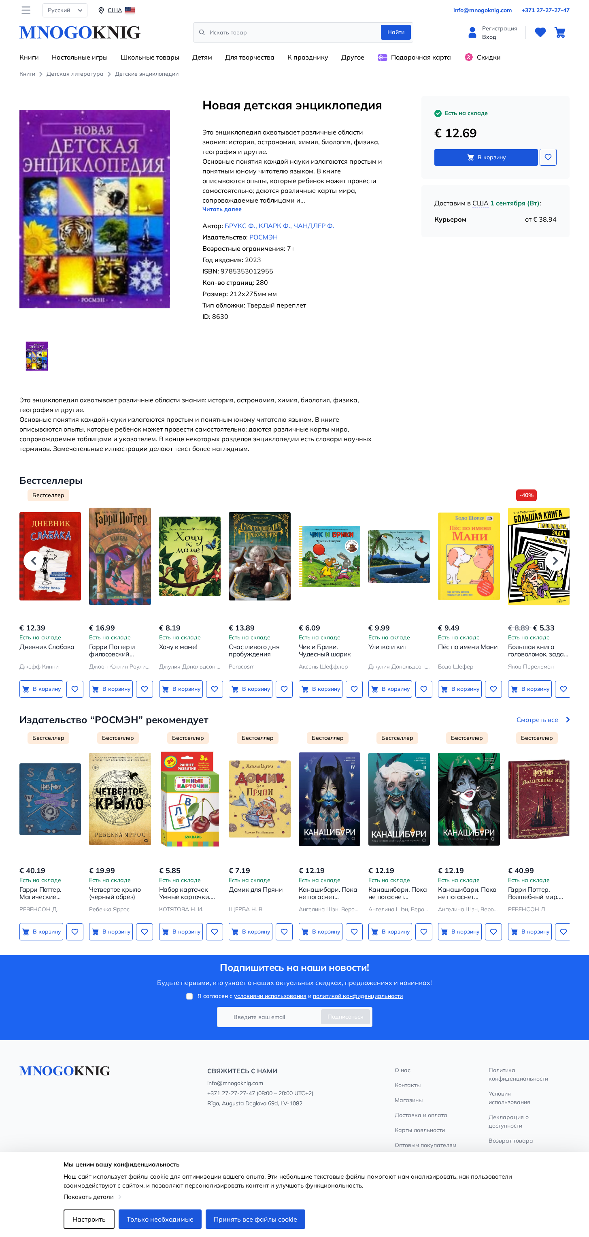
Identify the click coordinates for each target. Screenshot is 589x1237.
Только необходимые (160, 1219)
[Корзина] (560, 32)
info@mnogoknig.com (482, 10)
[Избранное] (540, 32)
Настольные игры (80, 57)
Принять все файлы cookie (255, 1219)
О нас (402, 1070)
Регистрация (499, 28)
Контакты (408, 1085)
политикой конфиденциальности (358, 996)
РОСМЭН (263, 237)
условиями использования (270, 996)
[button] (33, 561)
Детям (202, 57)
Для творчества (249, 57)
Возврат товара (511, 1140)
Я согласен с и (300, 996)
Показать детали (89, 1197)
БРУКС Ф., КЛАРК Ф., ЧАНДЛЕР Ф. (279, 226)
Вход (489, 37)
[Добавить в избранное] (548, 157)
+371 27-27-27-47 (546, 10)
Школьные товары (150, 57)
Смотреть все (537, 720)
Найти (395, 32)
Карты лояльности (420, 1130)
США (480, 203)
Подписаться (345, 1016)
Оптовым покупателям (425, 1145)
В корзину (492, 157)
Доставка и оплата (421, 1115)
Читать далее (222, 209)
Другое (352, 57)
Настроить (89, 1219)
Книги (29, 57)
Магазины (409, 1100)
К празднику (307, 57)
